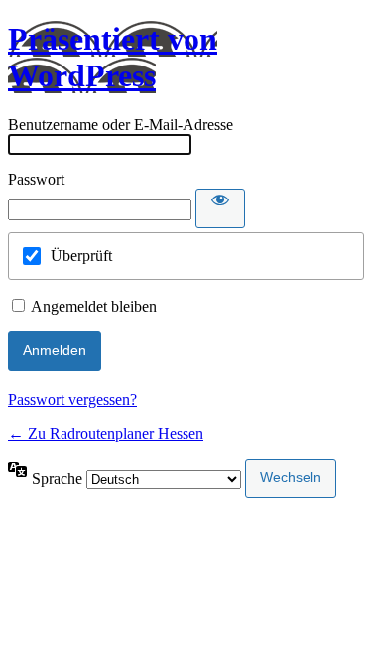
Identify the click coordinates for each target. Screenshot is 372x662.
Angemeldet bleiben (94, 306)
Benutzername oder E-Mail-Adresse (120, 124)
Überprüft (81, 256)
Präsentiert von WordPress (112, 57)
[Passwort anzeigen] (220, 208)
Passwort (36, 179)
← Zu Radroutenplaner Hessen (105, 433)
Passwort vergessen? (72, 399)
